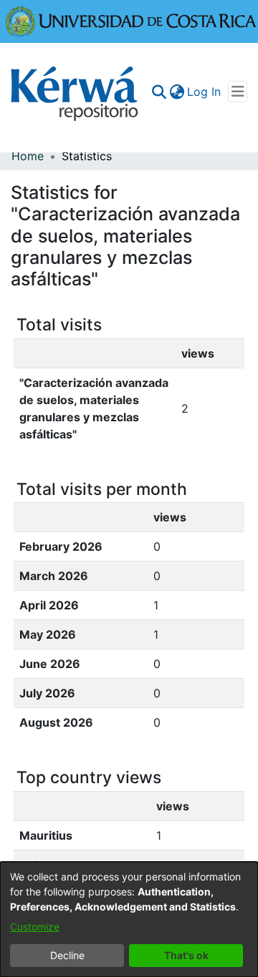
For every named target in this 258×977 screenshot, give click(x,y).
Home (27, 156)
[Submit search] (159, 91)
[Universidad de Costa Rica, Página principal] (131, 20)
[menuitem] (177, 91)
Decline (67, 955)
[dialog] (129, 919)
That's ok (186, 955)
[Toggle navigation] (237, 91)
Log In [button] (204, 91)
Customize (34, 926)
